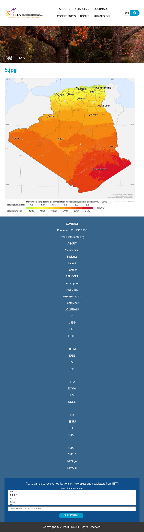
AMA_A (72, 435)
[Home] (24, 13)
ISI (72, 362)
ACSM (72, 349)
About (63, 9)
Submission (102, 16)
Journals (101, 9)
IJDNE (72, 402)
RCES (72, 428)
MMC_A (72, 461)
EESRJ (72, 421)
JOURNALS (72, 309)
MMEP (72, 336)
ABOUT (72, 243)
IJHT (72, 329)
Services (81, 9)
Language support (72, 296)
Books (84, 16)
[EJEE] (72, 501)
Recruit (72, 263)
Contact (72, 270)
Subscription (72, 283)
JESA (72, 382)
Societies (72, 257)
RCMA (72, 388)
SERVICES (72, 276)
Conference (72, 303)
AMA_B (72, 448)
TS (72, 316)
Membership (72, 250)
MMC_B (72, 468)
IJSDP (72, 322)
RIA (72, 415)
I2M (72, 369)
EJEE (72, 356)
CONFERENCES (66, 16)
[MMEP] (72, 495)
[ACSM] (72, 498)
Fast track (72, 290)
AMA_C (72, 454)
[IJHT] (72, 491)
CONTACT (72, 224)
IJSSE (72, 395)
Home (9, 58)
